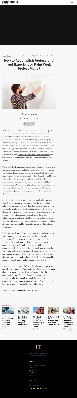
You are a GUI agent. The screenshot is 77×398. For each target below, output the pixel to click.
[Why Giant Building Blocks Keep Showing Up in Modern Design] (38, 310)
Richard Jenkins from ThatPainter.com (34, 155)
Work (19, 327)
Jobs (68, 329)
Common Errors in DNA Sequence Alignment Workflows (7, 320)
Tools (19, 329)
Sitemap (31, 383)
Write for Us (32, 370)
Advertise (31, 372)
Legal (49, 327)
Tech (3, 327)
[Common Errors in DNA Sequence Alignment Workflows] (8, 310)
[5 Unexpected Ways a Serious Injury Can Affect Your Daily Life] (53, 310)
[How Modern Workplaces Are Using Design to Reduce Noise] (23, 310)
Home (4, 56)
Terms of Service (34, 378)
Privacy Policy (33, 380)
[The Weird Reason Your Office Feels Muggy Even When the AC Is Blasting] (69, 310)
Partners (31, 375)
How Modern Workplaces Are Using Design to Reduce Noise (23, 320)
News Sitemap (33, 385)
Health (8, 327)
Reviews (4, 329)
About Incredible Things (36, 365)
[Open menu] (73, 2)
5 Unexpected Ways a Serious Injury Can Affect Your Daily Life (53, 320)
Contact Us (32, 367)
